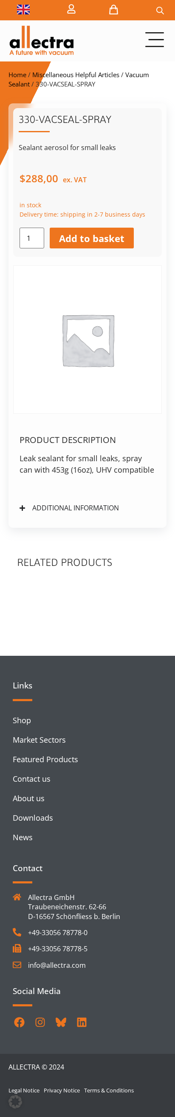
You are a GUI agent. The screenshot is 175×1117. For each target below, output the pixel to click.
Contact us (32, 779)
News (23, 837)
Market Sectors (39, 740)
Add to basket (91, 238)
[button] (15, 1101)
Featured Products (45, 759)
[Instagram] (40, 1022)
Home (17, 74)
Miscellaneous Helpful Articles (75, 74)
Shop (22, 720)
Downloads (33, 818)
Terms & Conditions (109, 1090)
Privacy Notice (62, 1090)
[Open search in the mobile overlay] (160, 10)
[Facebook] (19, 1022)
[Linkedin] (81, 1022)
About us (29, 798)
